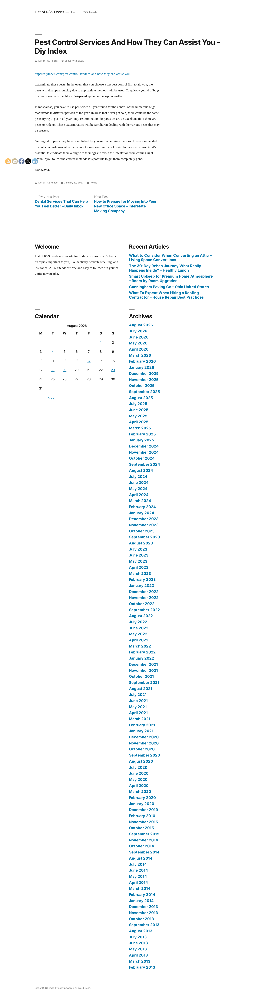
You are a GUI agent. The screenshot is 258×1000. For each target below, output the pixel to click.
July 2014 (138, 864)
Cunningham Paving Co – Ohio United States (169, 287)
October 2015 (141, 828)
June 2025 (138, 410)
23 (113, 370)
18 (52, 370)
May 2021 (138, 707)
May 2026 (138, 343)
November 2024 (144, 452)
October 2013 (141, 919)
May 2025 (138, 416)
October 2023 (142, 531)
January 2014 (141, 900)
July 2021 (138, 694)
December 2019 (143, 809)
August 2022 (141, 616)
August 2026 (141, 325)
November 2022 (144, 597)
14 (88, 361)
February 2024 (142, 507)
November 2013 (143, 912)
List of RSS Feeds (49, 12)
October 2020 (142, 749)
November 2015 (143, 822)
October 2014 (141, 846)
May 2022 (138, 634)
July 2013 (138, 937)
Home (93, 182)
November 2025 (144, 379)
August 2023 (141, 543)
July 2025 (138, 403)
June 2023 (138, 555)
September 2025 (144, 391)
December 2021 (143, 664)
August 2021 (140, 688)
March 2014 (139, 888)
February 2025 (142, 434)
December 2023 (144, 519)
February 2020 (142, 797)
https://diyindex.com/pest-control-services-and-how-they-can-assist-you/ (82, 74)
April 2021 (138, 712)
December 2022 (144, 591)
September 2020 (144, 755)
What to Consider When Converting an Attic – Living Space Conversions (170, 257)
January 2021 (141, 731)
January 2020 (141, 803)
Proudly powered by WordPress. (73, 988)
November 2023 (144, 525)
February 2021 (142, 725)
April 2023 (138, 567)
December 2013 (143, 906)
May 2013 (138, 949)
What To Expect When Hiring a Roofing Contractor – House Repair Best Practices (166, 295)
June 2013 (138, 943)
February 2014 (142, 894)
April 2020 (139, 785)
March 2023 (140, 573)
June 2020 (139, 773)
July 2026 (138, 331)
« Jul (51, 397)
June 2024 (139, 482)
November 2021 (143, 670)
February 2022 (142, 652)
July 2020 (138, 767)
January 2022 (141, 658)
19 (64, 370)
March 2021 (139, 719)
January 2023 (141, 585)
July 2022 (138, 622)
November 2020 (144, 743)
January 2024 (141, 513)
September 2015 (144, 834)
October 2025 (142, 385)
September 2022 (144, 610)
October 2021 (141, 676)
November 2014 (143, 840)
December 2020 (144, 737)
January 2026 (141, 367)
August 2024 (141, 470)
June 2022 (138, 628)
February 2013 (142, 967)
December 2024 (144, 446)
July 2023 (138, 549)
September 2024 (144, 464)
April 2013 (138, 955)
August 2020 (141, 761)
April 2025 (138, 422)
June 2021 (138, 700)
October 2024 (142, 458)
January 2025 (141, 440)
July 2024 (138, 476)
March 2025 (140, 428)
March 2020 (140, 791)
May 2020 (138, 779)
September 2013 (144, 925)
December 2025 (144, 373)
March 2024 (140, 500)
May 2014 (138, 876)
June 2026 (138, 337)
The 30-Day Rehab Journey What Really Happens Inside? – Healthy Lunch (165, 268)
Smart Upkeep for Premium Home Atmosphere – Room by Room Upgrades (171, 278)
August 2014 (140, 858)
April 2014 (138, 882)
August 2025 (141, 398)
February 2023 (142, 579)
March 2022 (140, 646)
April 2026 (138, 349)
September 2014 (144, 852)
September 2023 (144, 537)
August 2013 (140, 931)
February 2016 (142, 816)
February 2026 (142, 361)
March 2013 (139, 961)
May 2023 (138, 561)
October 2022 (142, 603)
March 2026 (140, 355)
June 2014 (138, 870)
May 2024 (138, 488)
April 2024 (139, 494)
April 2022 (138, 640)
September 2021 (144, 682)
